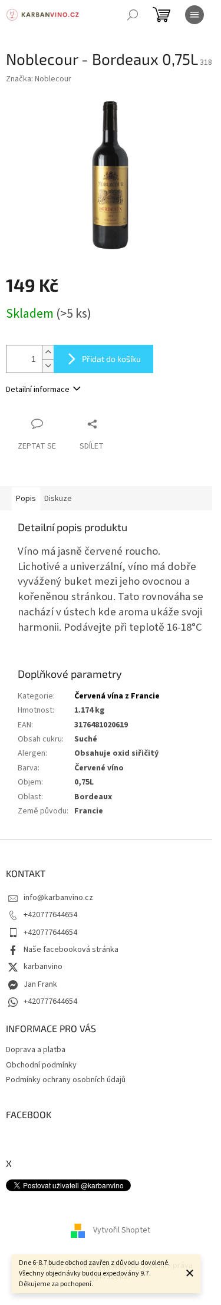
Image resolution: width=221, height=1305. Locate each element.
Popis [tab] (26, 499)
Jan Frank (40, 984)
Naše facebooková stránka (71, 949)
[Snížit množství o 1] (48, 366)
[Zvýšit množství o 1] (48, 352)
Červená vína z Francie (117, 696)
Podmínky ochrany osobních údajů (66, 1080)
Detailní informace (38, 390)
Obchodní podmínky (41, 1065)
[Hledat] (132, 15)
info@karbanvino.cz (58, 898)
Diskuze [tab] (58, 499)
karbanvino (43, 967)
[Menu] (194, 15)
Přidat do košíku (111, 359)
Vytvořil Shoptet (121, 1230)
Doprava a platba (35, 1050)
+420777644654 (50, 915)
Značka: (38, 79)
